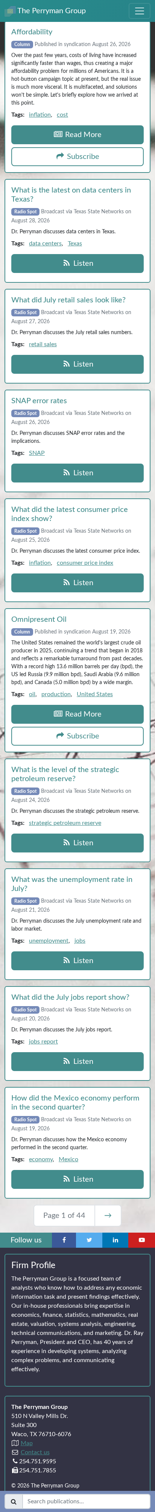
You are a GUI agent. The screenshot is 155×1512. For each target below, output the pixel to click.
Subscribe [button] (82, 156)
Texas (75, 243)
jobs (79, 941)
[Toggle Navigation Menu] (139, 11)
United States (95, 694)
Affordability (31, 32)
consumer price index (85, 563)
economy (41, 1159)
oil (32, 694)
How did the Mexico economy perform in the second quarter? (75, 1102)
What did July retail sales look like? (68, 300)
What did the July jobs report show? (70, 997)
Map (27, 1443)
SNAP (37, 453)
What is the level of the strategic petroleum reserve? (65, 774)
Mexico (68, 1159)
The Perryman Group (51, 11)
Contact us (35, 1452)
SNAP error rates (39, 401)
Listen (82, 263)
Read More (82, 135)
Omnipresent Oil (39, 619)
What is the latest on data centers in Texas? (71, 194)
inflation (40, 115)
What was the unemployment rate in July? (71, 884)
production (56, 694)
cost (62, 115)
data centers (45, 243)
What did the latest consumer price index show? (69, 514)
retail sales (43, 344)
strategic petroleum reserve (65, 823)
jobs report (43, 1042)
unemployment (48, 941)
